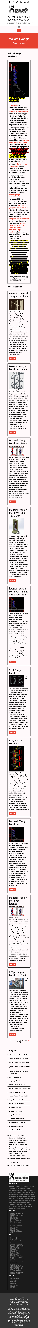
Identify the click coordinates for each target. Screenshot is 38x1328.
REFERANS (13, 1281)
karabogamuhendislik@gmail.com (20, 23)
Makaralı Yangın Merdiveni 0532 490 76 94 (16, 1220)
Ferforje (9, 1321)
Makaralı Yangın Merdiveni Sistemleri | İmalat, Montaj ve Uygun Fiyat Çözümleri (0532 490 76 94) (16, 1257)
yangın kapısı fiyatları (20, 1318)
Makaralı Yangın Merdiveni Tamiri (19, 1062)
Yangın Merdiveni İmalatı (16, 1115)
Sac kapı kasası (16, 1322)
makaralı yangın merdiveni (18, 112)
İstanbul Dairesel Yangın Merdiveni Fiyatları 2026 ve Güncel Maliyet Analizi (16, 1244)
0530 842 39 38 (21, 20)
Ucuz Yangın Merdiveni (15, 1130)
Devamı (12, 358)
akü (11, 1322)
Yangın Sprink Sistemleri (16, 1126)
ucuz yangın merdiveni (19, 1311)
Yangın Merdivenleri (15, 1107)
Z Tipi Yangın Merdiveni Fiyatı (17, 1092)
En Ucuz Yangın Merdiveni (16, 1118)
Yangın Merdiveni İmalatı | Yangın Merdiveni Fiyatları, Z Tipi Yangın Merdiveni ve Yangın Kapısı (16, 1240)
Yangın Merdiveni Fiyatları (16, 1100)
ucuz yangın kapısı (15, 1320)
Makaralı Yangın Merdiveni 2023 (18, 1096)
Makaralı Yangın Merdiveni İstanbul (19, 1088)
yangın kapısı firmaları (20, 1317)
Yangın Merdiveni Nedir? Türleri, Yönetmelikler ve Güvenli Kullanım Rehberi (16, 1266)
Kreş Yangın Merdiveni (15, 1081)
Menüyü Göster (19, 30)
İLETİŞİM (12, 1287)
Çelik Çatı (25, 1321)
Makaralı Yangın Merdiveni (17, 1084)
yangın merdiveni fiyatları (15, 1308)
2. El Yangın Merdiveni (15, 1077)
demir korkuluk (19, 1321)
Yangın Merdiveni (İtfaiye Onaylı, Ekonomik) (16, 1269)
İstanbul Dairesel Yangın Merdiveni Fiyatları (16, 1273)
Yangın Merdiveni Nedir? (16, 1111)
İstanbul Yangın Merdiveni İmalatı (19, 1058)
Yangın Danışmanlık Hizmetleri (18, 1122)
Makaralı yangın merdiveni (16, 1103)
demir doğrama (14, 225)
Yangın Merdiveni (14, 1278)
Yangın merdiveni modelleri (19, 219)
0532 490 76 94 (21, 17)
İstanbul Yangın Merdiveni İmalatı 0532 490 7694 (16, 1222)
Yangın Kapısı (13, 1280)
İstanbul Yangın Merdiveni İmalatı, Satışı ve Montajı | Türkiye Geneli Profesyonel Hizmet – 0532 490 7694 (16, 1262)
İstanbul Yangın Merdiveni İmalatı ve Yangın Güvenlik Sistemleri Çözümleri (16, 1248)
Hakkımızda (13, 1283)
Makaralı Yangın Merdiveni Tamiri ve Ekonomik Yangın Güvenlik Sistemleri (15, 1252)
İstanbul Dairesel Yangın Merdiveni (19, 1055)
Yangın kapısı (23, 1316)
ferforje (22, 223)
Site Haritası (19, 1325)
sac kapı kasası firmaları (22, 1323)
